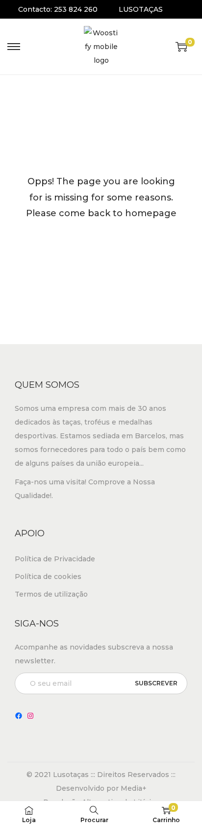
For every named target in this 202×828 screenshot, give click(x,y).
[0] (181, 46)
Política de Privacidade (55, 558)
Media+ (134, 788)
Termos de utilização (51, 594)
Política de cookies (48, 576)
